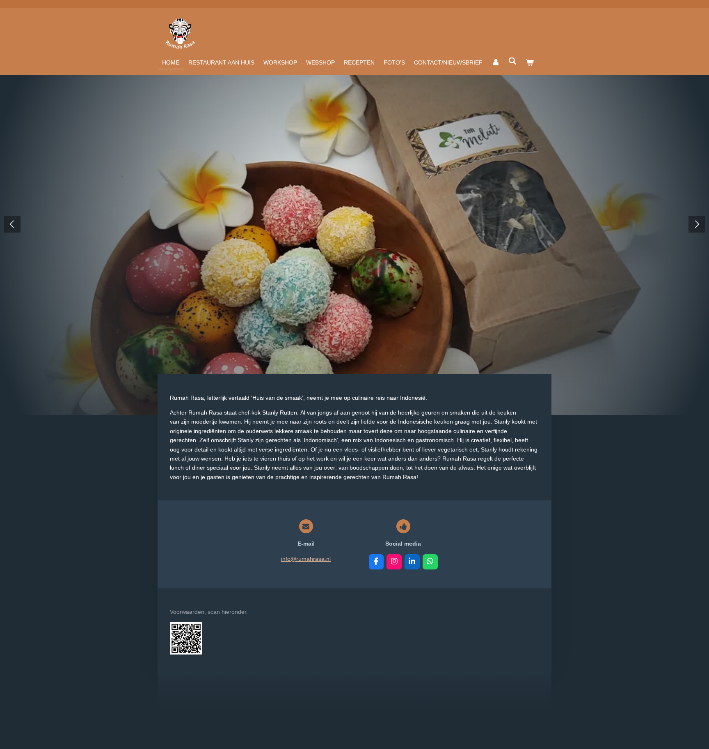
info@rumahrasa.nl (306, 558)
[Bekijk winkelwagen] (529, 62)
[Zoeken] (512, 61)
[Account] (495, 62)
